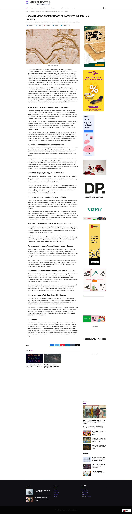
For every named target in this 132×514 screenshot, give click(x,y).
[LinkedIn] (21, 80)
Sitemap (55, 496)
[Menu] (26, 8)
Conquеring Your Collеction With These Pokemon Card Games (98, 433)
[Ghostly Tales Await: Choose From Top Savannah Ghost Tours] (87, 447)
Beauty (74, 8)
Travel (60, 8)
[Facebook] (21, 73)
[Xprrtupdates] (38, 3)
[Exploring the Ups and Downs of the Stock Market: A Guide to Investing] (87, 466)
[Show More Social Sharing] (69, 25)
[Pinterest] (21, 83)
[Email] (21, 87)
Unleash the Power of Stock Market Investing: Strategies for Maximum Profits (99, 459)
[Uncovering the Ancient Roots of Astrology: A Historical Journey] (53, 46)
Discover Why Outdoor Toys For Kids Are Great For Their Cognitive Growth (99, 440)
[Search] (105, 8)
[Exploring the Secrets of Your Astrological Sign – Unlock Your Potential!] (34, 358)
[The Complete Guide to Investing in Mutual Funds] (87, 473)
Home (31, 8)
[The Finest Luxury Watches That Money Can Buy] (29, 492)
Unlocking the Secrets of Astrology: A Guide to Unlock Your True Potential (51, 366)
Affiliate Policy (85, 494)
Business (53, 8)
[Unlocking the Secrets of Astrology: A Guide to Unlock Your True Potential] (52, 358)
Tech (36, 8)
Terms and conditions (86, 496)
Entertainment (43, 8)
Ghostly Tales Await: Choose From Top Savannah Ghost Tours (99, 447)
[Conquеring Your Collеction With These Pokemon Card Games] (87, 433)
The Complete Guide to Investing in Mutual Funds (98, 472)
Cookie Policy (85, 492)
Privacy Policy (85, 490)
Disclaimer (56, 494)
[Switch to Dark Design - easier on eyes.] (103, 8)
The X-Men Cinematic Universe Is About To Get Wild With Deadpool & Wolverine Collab (94, 422)
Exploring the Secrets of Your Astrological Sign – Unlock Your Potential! (34, 366)
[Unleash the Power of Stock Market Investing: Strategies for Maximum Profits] (87, 459)
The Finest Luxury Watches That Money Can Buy (42, 491)
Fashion (67, 8)
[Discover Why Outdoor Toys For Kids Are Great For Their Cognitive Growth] (87, 440)
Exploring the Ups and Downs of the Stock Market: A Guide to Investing (99, 466)
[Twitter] (21, 76)
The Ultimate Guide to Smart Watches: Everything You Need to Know (42, 499)
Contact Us (56, 492)
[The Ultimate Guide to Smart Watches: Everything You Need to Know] (29, 499)
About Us (56, 490)
